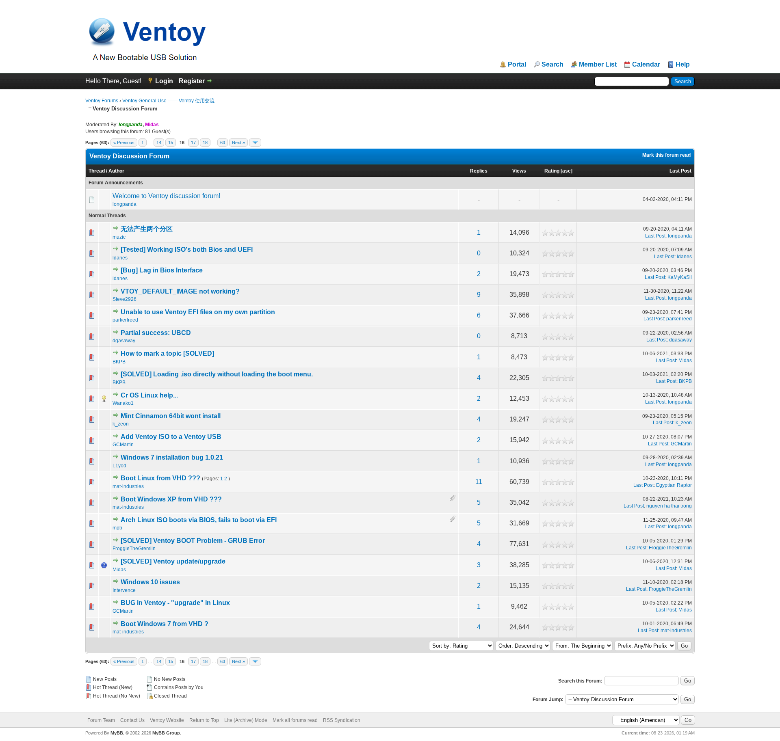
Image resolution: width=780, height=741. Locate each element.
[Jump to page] (255, 142)
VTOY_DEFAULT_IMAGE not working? (180, 291)
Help (683, 64)
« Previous (123, 142)
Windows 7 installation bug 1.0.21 (172, 457)
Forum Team (101, 720)
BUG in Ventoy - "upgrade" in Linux (175, 602)
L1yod (119, 466)
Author (116, 171)
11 (478, 481)
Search (552, 64)
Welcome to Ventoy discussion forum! (166, 195)
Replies (479, 171)
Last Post (680, 171)
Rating (551, 171)
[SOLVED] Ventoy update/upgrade (173, 561)
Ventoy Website (167, 720)
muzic (119, 237)
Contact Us (132, 720)
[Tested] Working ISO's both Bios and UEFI (187, 249)
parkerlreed (125, 320)
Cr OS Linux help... (149, 395)
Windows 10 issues (150, 582)
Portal (517, 64)
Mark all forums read (295, 720)
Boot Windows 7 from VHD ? (164, 623)
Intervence (124, 590)
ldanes (120, 258)
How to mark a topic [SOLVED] (167, 353)
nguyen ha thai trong (669, 506)
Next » (238, 142)
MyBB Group (166, 732)
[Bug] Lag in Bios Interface (162, 270)
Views (519, 171)
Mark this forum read (666, 155)
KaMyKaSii (679, 277)
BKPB (119, 362)
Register (192, 81)
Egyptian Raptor (674, 485)
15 (170, 142)
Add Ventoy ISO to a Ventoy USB (171, 436)
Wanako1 (123, 403)
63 (222, 142)
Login (164, 81)
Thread (97, 171)
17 (193, 142)
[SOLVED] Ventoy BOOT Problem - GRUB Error (193, 540)
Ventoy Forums (101, 101)
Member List (598, 64)
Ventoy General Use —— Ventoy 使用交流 (168, 101)
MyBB (116, 732)
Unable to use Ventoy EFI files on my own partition (198, 312)
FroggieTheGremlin (134, 548)
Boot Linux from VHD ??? (160, 478)
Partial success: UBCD (156, 332)
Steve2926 (124, 299)
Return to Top (204, 720)
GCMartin (123, 444)
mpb (117, 528)
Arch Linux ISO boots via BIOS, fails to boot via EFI (199, 519)
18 (205, 142)
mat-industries (128, 486)
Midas (685, 360)
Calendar (646, 64)
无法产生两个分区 (147, 228)
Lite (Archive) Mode (245, 720)
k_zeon (121, 424)
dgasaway (124, 340)
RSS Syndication (341, 720)
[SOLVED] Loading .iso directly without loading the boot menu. (217, 374)
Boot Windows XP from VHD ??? (171, 499)
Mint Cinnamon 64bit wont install (171, 416)
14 (158, 142)
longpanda (124, 204)
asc (566, 171)
